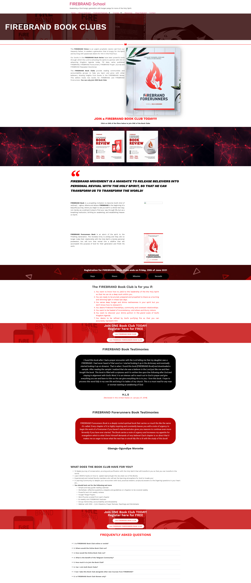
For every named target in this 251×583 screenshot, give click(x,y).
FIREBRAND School (87, 3)
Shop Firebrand (141, 13)
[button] (73, 377)
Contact (153, 13)
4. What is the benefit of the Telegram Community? (94, 558)
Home (73, 13)
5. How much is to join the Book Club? (89, 562)
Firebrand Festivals (100, 13)
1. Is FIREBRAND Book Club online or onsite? (91, 543)
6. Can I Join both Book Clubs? (86, 567)
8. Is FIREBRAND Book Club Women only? (90, 576)
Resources (128, 13)
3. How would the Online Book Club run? (89, 553)
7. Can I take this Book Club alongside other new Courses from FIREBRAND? (103, 572)
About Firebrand (84, 13)
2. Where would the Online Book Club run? (90, 548)
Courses (116, 13)
